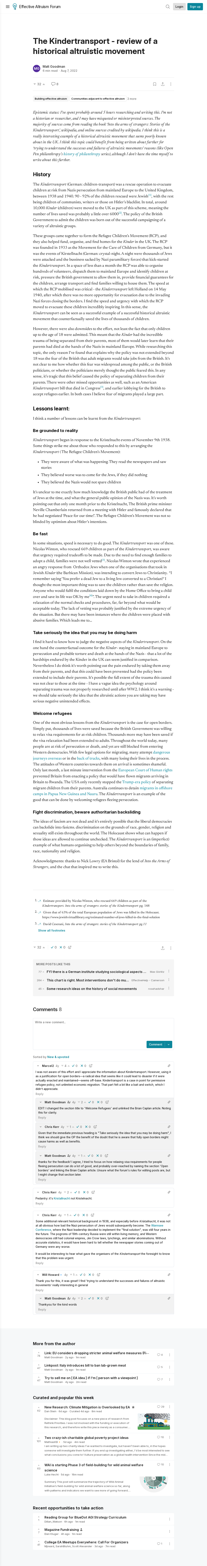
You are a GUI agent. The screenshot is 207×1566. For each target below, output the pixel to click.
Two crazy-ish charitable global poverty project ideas (86, 1438)
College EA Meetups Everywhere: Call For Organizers (86, 1542)
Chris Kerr (52, 1127)
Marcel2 (48, 1066)
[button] (38, 1065)
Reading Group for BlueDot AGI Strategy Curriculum (85, 1517)
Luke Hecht (51, 1474)
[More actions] (171, 84)
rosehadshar (156, 988)
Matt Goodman (54, 66)
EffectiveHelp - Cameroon (148, 980)
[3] (101, 387)
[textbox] (102, 1030)
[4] (90, 595)
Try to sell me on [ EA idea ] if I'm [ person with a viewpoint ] (91, 1378)
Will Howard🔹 (52, 1274)
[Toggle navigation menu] (7, 6)
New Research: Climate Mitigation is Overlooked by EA (87, 1407)
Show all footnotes (51, 930)
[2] (120, 213)
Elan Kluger (51, 1533)
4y (57, 1066)
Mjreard (49, 1546)
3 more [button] (131, 98)
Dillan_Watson (53, 1521)
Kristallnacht (62, 1198)
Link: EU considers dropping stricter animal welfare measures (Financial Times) (106, 1353)
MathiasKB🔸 (52, 1442)
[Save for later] (154, 84)
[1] (149, 195)
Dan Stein (50, 1411)
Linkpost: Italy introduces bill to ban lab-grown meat (85, 1365)
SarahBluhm (63, 1546)
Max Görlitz (157, 971)
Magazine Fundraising (61, 1530)
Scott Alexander (82, 1546)
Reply (39, 1094)
